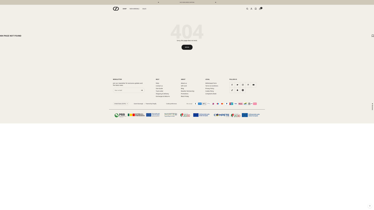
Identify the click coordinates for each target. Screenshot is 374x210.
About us (184, 83)
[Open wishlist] (256, 9)
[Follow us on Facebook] (232, 85)
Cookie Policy (209, 91)
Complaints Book (210, 94)
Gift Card (184, 86)
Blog (182, 88)
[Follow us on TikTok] (232, 90)
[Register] (142, 90)
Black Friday (185, 96)
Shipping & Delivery (162, 94)
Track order (159, 91)
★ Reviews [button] (372, 106)
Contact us (159, 86)
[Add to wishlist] (372, 36)
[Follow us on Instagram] (242, 85)
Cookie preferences (171, 104)
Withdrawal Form (211, 83)
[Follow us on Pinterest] (248, 85)
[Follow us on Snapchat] (237, 90)
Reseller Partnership (187, 91)
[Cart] (260, 9)
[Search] (247, 9)
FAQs (157, 83)
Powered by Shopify (151, 104)
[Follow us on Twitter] (237, 85)
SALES (144, 9)
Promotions (184, 94)
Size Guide (159, 88)
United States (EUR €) (120, 104)
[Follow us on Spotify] (242, 90)
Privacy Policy (209, 88)
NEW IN (187, 47)
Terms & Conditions (211, 86)
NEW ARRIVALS (134, 9)
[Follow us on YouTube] (253, 85)
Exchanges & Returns (163, 96)
